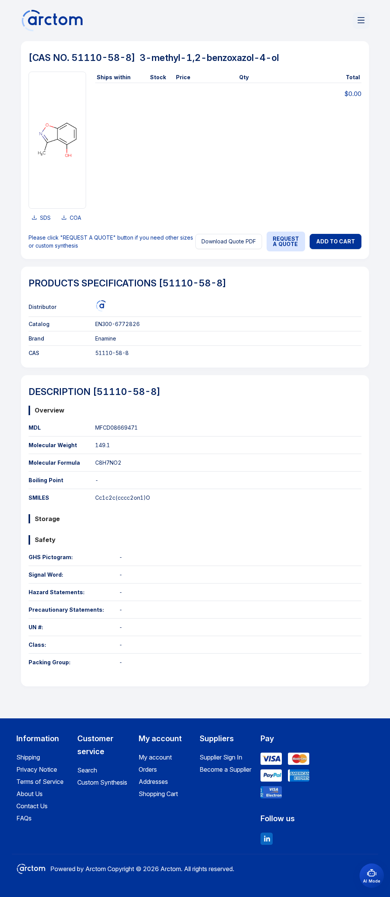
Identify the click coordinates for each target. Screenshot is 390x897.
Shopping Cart (158, 794)
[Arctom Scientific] (101, 306)
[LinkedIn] (267, 839)
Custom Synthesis (102, 782)
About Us (29, 794)
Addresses (153, 781)
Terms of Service (40, 781)
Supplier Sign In (221, 757)
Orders (148, 769)
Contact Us (32, 806)
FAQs (24, 818)
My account (155, 757)
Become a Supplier (225, 769)
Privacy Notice (36, 769)
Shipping (28, 757)
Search (87, 770)
